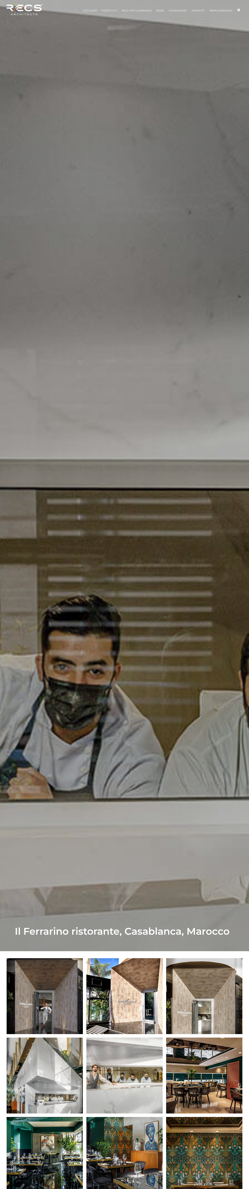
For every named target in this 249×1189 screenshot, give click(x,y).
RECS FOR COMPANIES (137, 10)
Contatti (198, 10)
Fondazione (178, 10)
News (160, 10)
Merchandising (221, 10)
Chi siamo (90, 10)
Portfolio (109, 10)
